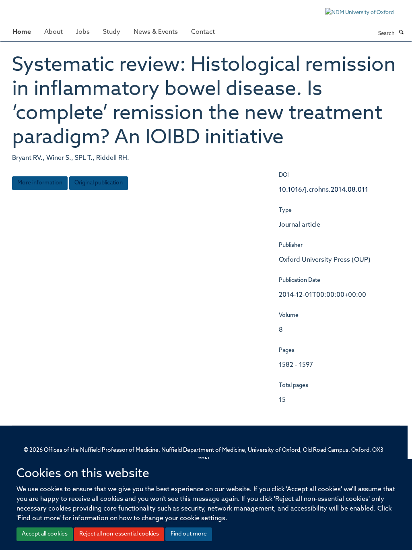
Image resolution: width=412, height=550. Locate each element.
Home (21, 32)
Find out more (189, 534)
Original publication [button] (98, 183)
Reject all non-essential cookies (119, 534)
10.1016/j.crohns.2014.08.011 (323, 190)
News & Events (156, 32)
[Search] (401, 33)
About (53, 32)
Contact (203, 32)
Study (111, 32)
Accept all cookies (45, 534)
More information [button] (39, 183)
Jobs (83, 32)
